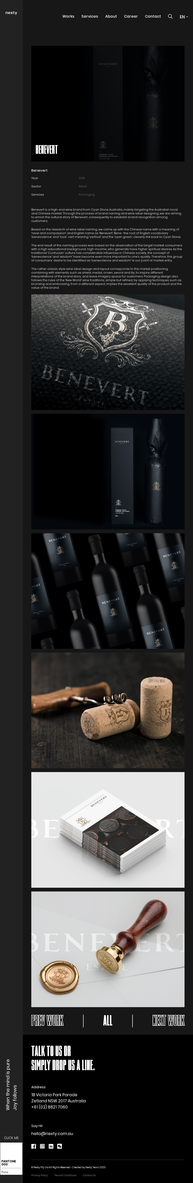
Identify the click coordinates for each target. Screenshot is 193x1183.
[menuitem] (68, 16)
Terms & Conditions (65, 1175)
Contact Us (89, 1175)
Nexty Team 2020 (95, 1167)
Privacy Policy (39, 1175)
